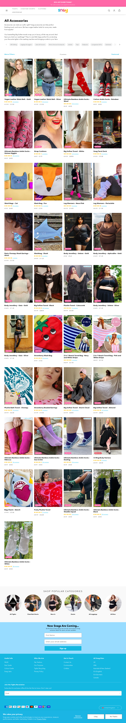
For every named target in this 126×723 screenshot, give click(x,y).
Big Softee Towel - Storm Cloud (76, 408)
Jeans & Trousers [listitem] (40, 44)
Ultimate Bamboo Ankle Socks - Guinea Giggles (17, 152)
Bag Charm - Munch (12, 510)
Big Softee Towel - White (74, 151)
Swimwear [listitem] (108, 44)
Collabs (66, 668)
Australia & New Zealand (101, 668)
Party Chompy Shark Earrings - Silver (16, 254)
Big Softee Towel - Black (44, 305)
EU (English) (97, 671)
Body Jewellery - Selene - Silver (106, 305)
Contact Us (67, 662)
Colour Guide (9, 668)
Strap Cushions (40, 151)
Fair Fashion (38, 662)
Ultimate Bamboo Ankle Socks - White (17, 563)
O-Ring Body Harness (102, 458)
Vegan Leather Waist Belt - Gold (17, 99)
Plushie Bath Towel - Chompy (16, 408)
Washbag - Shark (41, 253)
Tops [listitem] (77, 44)
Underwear (17, 12)
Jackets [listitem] (70, 44)
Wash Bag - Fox (40, 203)
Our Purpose (38, 665)
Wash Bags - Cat (11, 203)
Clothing (42, 9)
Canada (96, 678)
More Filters (10, 54)
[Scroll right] (120, 44)
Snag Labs (8, 671)
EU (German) (97, 674)
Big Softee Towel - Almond (104, 408)
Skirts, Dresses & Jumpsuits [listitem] (56, 44)
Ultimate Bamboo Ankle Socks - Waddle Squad (77, 511)
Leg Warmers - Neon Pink (74, 203)
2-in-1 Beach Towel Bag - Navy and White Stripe (76, 357)
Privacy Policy (41, 719)
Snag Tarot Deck (100, 151)
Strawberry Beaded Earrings (45, 408)
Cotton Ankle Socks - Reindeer (106, 99)
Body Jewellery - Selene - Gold (76, 253)
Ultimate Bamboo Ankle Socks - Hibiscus (17, 459)
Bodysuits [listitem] (85, 44)
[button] (6, 10)
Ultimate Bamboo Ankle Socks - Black (106, 511)
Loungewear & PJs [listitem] (97, 44)
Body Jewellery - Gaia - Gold (16, 305)
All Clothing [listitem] (14, 44)
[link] (114, 10)
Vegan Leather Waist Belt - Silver (47, 99)
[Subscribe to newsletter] (120, 693)
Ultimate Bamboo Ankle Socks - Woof (77, 100)
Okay (96, 716)
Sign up (63, 648)
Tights (15, 9)
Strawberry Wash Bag (43, 356)
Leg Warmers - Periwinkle (103, 203)
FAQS (6, 662)
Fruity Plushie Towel (42, 510)
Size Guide (8, 665)
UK (94, 662)
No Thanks (113, 716)
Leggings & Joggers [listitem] (26, 44)
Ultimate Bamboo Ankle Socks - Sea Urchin (47, 459)
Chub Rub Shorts (28, 9)
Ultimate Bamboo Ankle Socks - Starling (77, 459)
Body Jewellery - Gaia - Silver (16, 356)
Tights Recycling (39, 668)
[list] (63, 44)
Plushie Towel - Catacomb (74, 305)
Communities (68, 665)
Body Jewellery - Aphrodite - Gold (107, 253)
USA (94, 665)
